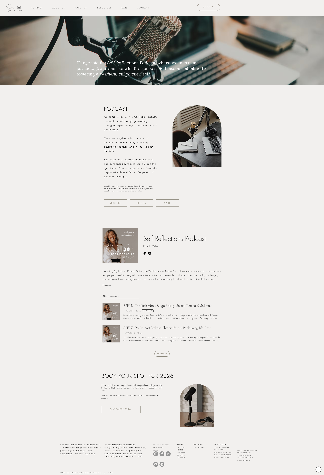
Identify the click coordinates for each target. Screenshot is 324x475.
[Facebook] (161, 453)
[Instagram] (155, 453)
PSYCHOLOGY (181, 447)
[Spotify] (161, 464)
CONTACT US (181, 455)
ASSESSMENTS (181, 452)
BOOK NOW (181, 458)
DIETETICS (180, 450)
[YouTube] (155, 464)
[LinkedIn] (168, 453)
